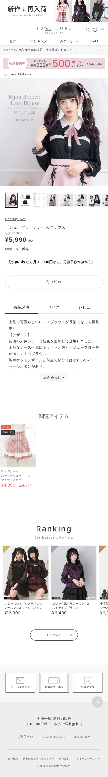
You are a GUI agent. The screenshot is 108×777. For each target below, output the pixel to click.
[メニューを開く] (8, 30)
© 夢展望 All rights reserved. (54, 766)
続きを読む (52, 377)
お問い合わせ (82, 736)
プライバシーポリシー (87, 758)
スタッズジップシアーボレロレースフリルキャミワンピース (23, 607)
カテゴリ (67, 41)
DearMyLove (15, 219)
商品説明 (21, 307)
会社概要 (13, 758)
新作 (13, 41)
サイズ (54, 307)
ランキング (39, 41)
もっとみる (54, 635)
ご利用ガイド (26, 736)
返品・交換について (54, 736)
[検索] (88, 30)
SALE (95, 41)
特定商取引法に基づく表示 (39, 758)
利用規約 (64, 758)
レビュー (87, 307)
